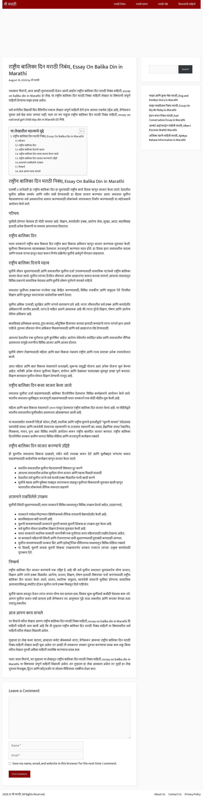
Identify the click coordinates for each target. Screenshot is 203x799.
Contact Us (175, 794)
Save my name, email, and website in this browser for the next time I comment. (64, 763)
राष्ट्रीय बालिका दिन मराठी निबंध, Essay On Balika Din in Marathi (48, 136)
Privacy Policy (193, 794)
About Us (159, 794)
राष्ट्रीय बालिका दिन (27, 145)
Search (185, 69)
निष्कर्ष (22, 167)
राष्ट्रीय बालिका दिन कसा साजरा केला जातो (38, 154)
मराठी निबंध (119, 4)
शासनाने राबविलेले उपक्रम (31, 163)
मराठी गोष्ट (163, 4)
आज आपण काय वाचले (30, 171)
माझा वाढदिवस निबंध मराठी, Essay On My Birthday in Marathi (169, 107)
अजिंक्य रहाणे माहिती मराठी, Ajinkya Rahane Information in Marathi (168, 137)
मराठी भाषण (142, 4)
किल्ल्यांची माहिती (186, 4)
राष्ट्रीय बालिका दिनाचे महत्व (31, 150)
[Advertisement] (101, 31)
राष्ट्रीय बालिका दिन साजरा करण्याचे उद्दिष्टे (38, 158)
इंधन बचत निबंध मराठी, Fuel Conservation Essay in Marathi (167, 117)
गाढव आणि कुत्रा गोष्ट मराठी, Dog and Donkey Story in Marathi (168, 97)
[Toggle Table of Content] (80, 131)
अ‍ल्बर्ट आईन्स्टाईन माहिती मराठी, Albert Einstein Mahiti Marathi (170, 127)
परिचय (21, 141)
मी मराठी (10, 4)
